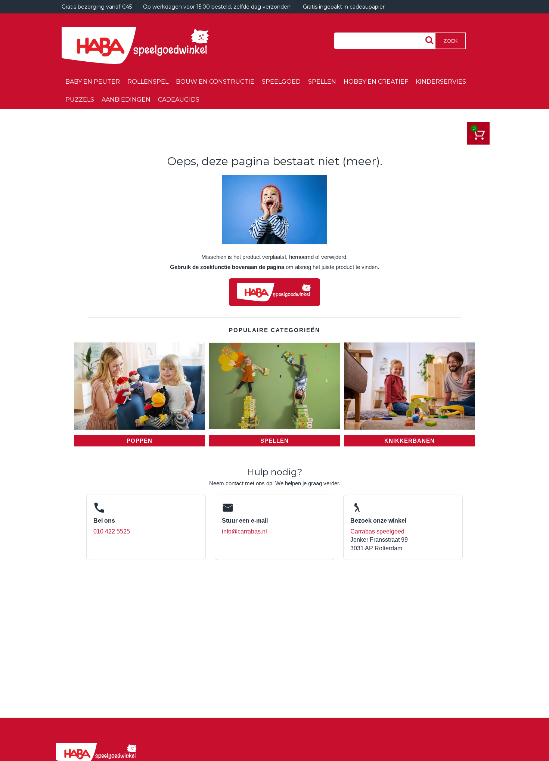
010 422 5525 (111, 531)
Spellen (322, 81)
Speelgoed (281, 81)
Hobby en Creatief (376, 81)
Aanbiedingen (126, 99)
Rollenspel (147, 81)
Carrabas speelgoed (377, 531)
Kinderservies (441, 81)
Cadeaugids (178, 99)
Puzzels (79, 99)
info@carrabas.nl (244, 531)
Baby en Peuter (92, 81)
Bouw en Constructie (215, 81)
